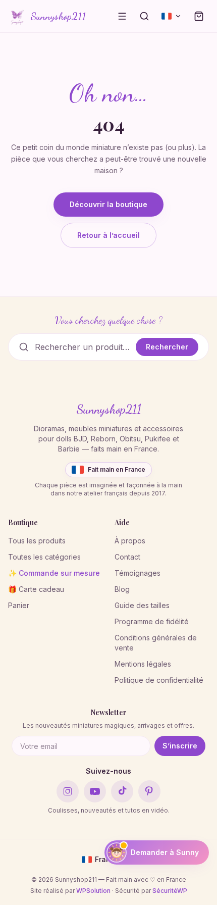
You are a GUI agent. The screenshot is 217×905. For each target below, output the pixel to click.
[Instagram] (68, 791)
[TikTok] (122, 791)
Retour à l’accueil (108, 235)
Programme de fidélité (152, 621)
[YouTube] (95, 791)
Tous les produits (37, 540)
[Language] (171, 16)
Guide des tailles (142, 605)
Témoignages (137, 573)
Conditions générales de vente (156, 642)
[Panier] (199, 16)
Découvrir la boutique (108, 204)
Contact (127, 556)
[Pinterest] (149, 791)
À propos (130, 540)
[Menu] (122, 16)
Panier (18, 605)
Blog (122, 589)
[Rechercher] (144, 16)
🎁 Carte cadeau (36, 589)
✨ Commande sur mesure (54, 573)
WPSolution (93, 890)
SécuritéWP (169, 890)
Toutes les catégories (44, 556)
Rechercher (167, 346)
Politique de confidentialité (159, 680)
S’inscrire (179, 745)
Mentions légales (143, 664)
